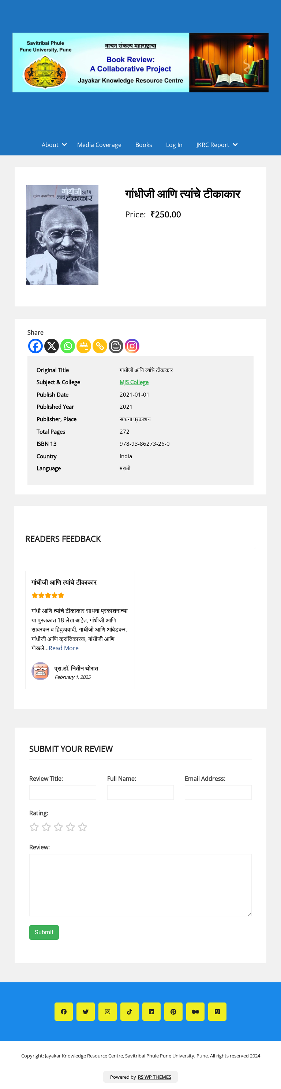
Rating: (38, 813)
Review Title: (46, 779)
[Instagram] (132, 346)
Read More (64, 648)
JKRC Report (212, 145)
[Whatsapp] (67, 346)
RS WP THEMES (154, 1077)
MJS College (134, 382)
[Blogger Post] (116, 346)
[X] (51, 346)
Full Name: (121, 779)
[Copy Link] (100, 346)
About (50, 145)
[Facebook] (35, 346)
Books (143, 145)
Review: (39, 847)
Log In (174, 145)
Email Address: (205, 779)
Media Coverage (99, 145)
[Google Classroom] (83, 346)
